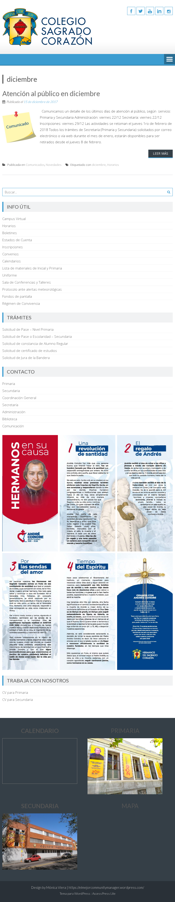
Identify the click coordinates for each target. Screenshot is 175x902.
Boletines (9, 233)
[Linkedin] (159, 11)
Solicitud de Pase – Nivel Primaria (28, 329)
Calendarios (11, 261)
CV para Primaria (15, 692)
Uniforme (9, 275)
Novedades (53, 165)
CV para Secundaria (17, 699)
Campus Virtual (14, 218)
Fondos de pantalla (17, 296)
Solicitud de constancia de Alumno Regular (35, 343)
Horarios (113, 165)
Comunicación (13, 426)
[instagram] (169, 11)
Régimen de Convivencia (21, 303)
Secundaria (11, 390)
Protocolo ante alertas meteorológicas (32, 289)
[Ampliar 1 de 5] (109, 441)
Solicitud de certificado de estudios (29, 350)
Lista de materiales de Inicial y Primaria (32, 268)
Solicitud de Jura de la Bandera (26, 357)
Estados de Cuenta (17, 240)
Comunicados (35, 165)
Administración (13, 412)
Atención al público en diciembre (51, 93)
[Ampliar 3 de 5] (52, 559)
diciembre (99, 165)
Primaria (8, 383)
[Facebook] (131, 11)
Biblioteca (9, 419)
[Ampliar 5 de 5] (167, 559)
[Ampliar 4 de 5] (109, 559)
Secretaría (10, 404)
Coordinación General (19, 397)
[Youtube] (150, 11)
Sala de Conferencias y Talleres (26, 282)
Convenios (10, 254)
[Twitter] (140, 11)
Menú (169, 59)
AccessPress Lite (104, 893)
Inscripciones (12, 247)
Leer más (160, 153)
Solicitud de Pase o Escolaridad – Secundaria (37, 336)
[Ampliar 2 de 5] (167, 441)
